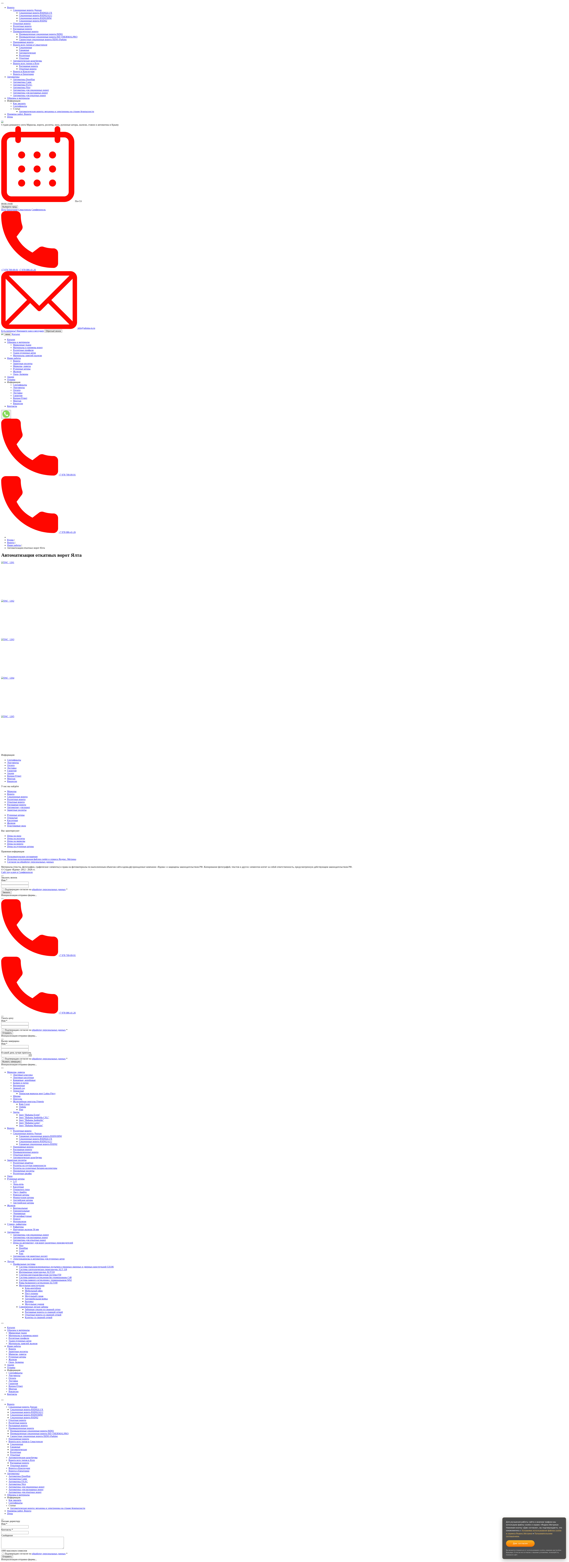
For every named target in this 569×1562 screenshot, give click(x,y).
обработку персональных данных (49, 889)
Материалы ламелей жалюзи (27, 355)
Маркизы (11, 791)
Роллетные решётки (23, 1163)
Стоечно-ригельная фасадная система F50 (40, 1275)
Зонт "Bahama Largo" (29, 1123)
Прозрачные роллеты (23, 1171)
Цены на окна (14, 836)
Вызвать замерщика (11, 1062)
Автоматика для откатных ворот (29, 95)
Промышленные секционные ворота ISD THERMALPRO (48, 37)
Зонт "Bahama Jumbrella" (31, 1120)
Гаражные (24, 50)
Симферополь (39, 209)
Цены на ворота (15, 844)
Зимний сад (19, 1088)
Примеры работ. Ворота (19, 114)
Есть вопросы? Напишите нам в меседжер (22, 331)
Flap (21, 1109)
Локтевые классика (23, 1075)
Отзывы (11, 379)
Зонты (16, 1112)
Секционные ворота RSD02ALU (35, 15)
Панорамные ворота (23, 42)
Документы (19, 387)
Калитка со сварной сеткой (38, 1317)
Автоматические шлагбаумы (27, 61)
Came (21, 1251)
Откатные (24, 58)
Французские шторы (23, 1197)
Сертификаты (20, 106)
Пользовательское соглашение (22, 856)
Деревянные (19, 1213)
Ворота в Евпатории (23, 74)
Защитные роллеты (22, 363)
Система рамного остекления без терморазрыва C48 (45, 1277)
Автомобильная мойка (36, 1298)
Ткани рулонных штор (24, 353)
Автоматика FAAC (22, 85)
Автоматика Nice (21, 87)
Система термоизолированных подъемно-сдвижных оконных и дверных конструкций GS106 (66, 1267)
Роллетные (24, 55)
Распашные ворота (22, 29)
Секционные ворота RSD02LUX (35, 13)
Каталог (16, 334)
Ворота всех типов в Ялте (26, 63)
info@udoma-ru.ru (86, 328)
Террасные (18, 1091)
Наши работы (14, 358)
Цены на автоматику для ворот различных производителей (43, 1243)
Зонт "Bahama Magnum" (31, 1125)
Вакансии (18, 403)
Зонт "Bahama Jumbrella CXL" (34, 1117)
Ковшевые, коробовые (24, 1080)
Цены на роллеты (16, 838)
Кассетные (12, 820)
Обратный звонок (53, 331)
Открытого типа (21, 1189)
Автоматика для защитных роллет (30, 1256)
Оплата (16, 390)
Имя (4, 880)
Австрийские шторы (23, 1203)
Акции (10, 377)
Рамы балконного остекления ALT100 (38, 1283)
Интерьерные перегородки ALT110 (37, 1272)
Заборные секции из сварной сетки (42, 1309)
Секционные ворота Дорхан (27, 10)
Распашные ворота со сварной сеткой (44, 1312)
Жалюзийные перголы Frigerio (28, 1101)
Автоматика (13, 77)
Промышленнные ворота (25, 31)
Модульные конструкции (31, 1285)
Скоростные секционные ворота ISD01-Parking (43, 39)
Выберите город (9, 207)
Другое (10, 1261)
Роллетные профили (23, 350)
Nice (21, 1245)
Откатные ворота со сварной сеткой (43, 1314)
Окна (9, 1176)
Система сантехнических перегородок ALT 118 (43, 1269)
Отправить (7, 1033)
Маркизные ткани (22, 345)
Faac (21, 1253)
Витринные (19, 1085)
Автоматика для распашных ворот (30, 93)
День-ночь (18, 1184)
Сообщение (7, 1535)
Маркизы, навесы (22, 366)
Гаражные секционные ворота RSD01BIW (40, 1136)
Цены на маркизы (16, 841)
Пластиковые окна (16, 825)
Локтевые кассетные (23, 1077)
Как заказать (19, 103)
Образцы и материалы (18, 98)
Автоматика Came (22, 82)
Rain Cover (24, 1104)
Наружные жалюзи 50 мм (26, 1229)
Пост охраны (31, 1293)
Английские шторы (23, 1200)
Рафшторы (18, 1227)
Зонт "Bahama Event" (29, 1115)
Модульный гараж (34, 1296)
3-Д (15, 1181)
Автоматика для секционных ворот (31, 90)
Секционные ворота (17, 796)
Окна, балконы (20, 374)
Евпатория (12, 209)
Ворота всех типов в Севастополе (30, 45)
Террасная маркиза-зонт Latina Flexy (37, 1093)
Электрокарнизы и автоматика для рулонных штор (39, 1259)
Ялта (3, 209)
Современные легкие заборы (33, 1306)
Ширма (16, 1096)
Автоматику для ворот (18, 807)
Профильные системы (24, 1264)
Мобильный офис (34, 1290)
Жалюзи (17, 371)
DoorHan (23, 1248)
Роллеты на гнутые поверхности (29, 1165)
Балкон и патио (21, 1083)
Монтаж (17, 401)
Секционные (25, 47)
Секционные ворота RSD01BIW (35, 18)
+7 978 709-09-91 (9, 270)
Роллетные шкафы (22, 1173)
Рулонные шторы (22, 369)
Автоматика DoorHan (24, 79)
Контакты (12, 406)
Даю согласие (520, 1543)
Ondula (22, 1107)
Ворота (10, 7)
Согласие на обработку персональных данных (30, 862)
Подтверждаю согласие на (36, 889)
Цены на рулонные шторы (20, 846)
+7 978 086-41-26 (27, 270)
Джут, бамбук (20, 1192)
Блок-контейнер (33, 1288)
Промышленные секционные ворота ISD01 (41, 34)
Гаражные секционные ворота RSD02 (38, 1144)
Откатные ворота (22, 23)
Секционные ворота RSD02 (33, 21)
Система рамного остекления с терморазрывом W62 (45, 1280)
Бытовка (29, 1301)
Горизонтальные (21, 1211)
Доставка (17, 393)
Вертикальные (20, 1208)
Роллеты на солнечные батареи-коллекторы (35, 1168)
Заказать (6, 892)
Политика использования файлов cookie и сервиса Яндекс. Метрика (41, 859)
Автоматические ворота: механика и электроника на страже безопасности (56, 111)
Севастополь (24, 209)
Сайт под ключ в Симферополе (17, 872)
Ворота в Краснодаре (24, 71)
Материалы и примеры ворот (28, 347)
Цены (10, 117)
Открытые (12, 817)
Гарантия (17, 395)
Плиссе (16, 1219)
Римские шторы (21, 1195)
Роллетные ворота (22, 26)
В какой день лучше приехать (16, 1052)
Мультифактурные (22, 1216)
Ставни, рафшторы (16, 1224)
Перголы (17, 1099)
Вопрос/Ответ (20, 398)
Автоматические (27, 53)
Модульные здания (34, 1304)
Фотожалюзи (19, 1221)
